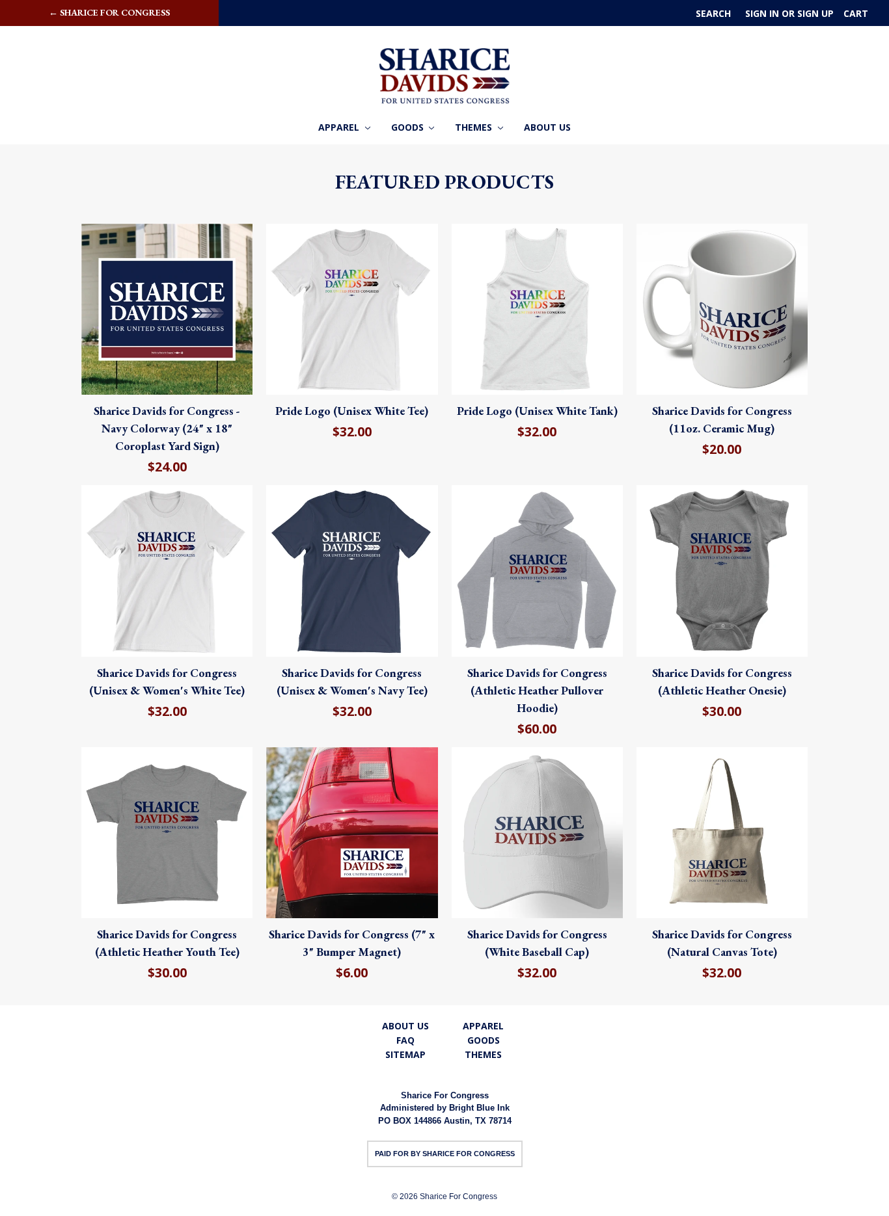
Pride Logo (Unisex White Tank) (537, 410)
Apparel (340, 127)
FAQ (405, 1040)
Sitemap (405, 1054)
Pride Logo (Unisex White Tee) (351, 410)
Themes (475, 127)
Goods (408, 127)
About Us (547, 127)
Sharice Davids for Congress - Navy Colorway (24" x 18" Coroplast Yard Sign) (167, 428)
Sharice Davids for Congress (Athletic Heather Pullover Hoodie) (537, 690)
